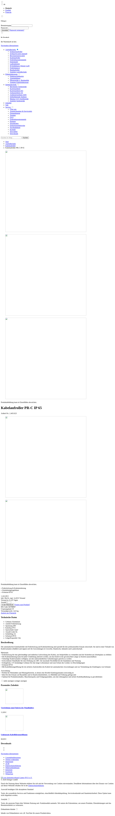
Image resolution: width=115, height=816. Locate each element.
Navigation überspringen (9, 46)
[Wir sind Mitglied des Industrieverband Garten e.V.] (16, 778)
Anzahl (4, 602)
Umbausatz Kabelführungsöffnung (14, 735)
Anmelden (5, 30)
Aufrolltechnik (10, 144)
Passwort (4, 28)
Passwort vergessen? (17, 30)
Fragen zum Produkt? (22, 605)
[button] (8, 789)
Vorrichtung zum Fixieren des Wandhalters (17, 708)
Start (7, 142)
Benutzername (6, 25)
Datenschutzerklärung (36, 786)
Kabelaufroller (10, 146)
